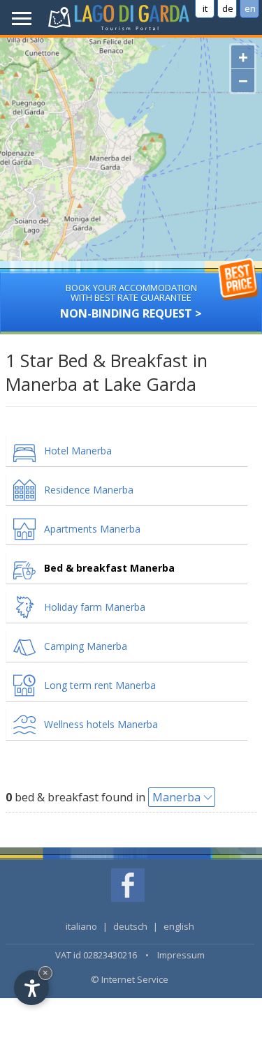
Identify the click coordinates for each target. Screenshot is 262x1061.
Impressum (181, 955)
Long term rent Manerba (100, 685)
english (178, 926)
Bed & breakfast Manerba (109, 567)
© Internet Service (129, 979)
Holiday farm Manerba (94, 607)
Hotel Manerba (78, 450)
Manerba (176, 797)
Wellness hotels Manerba (101, 724)
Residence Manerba (88, 489)
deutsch (130, 926)
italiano (81, 926)
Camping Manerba (85, 646)
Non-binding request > (131, 301)
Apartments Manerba (92, 528)
